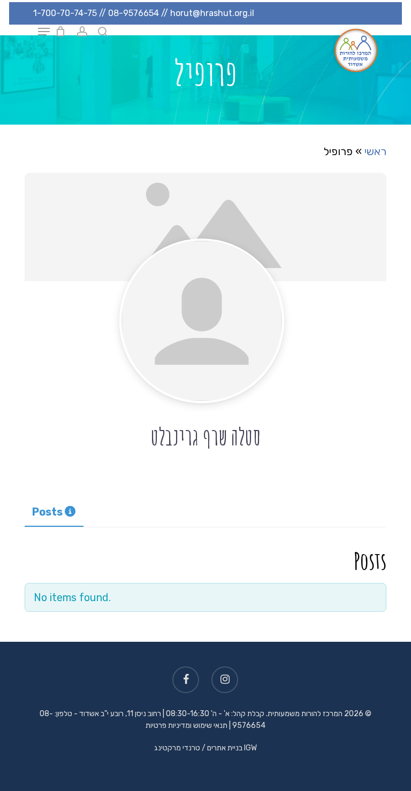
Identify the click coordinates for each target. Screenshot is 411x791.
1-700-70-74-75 (65, 13)
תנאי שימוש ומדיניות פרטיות (186, 725)
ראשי (375, 151)
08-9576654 (133, 13)
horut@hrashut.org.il (212, 13)
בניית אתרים (224, 747)
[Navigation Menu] (44, 31)
